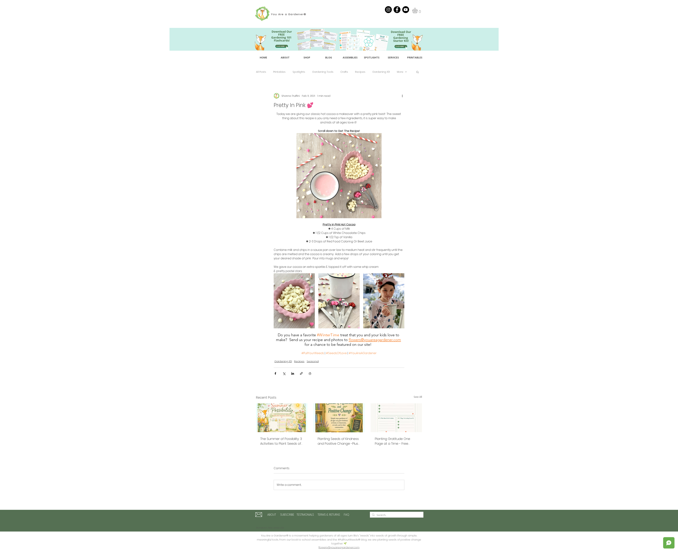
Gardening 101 (381, 71)
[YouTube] (405, 9)
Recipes (360, 71)
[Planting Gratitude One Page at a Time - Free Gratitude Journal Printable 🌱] (396, 417)
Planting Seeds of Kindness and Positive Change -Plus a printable (338, 441)
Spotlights (299, 71)
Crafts (344, 71)
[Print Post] (310, 373)
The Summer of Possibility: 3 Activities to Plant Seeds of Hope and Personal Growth (281, 441)
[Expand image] (294, 300)
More (400, 71)
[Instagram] (388, 9)
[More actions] (402, 96)
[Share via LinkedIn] (292, 373)
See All (418, 397)
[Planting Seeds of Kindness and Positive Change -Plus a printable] (339, 417)
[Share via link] (301, 373)
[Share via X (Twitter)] (284, 373)
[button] (418, 10)
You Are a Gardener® (289, 14)
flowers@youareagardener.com (339, 547)
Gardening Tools (322, 71)
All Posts (261, 71)
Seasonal (313, 361)
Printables (279, 71)
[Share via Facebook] (275, 373)
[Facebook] (397, 9)
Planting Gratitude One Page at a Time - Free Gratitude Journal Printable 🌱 (395, 441)
